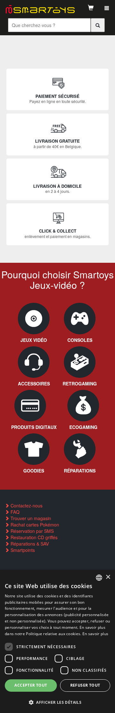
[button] (57, 702)
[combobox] (99, 577)
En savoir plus (95, 633)
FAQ (14, 512)
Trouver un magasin (30, 518)
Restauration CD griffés (33, 537)
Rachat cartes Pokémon (34, 524)
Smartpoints (22, 550)
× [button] (107, 577)
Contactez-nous (25, 505)
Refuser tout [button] (85, 685)
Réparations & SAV (29, 543)
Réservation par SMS (31, 531)
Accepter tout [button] (30, 685)
